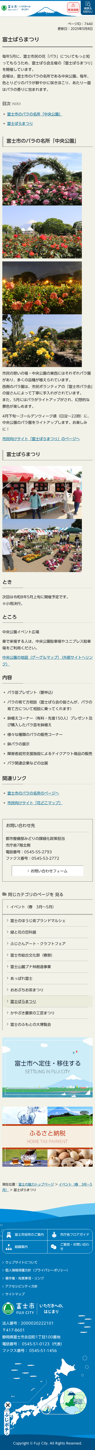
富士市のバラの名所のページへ (33, 793)
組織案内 (21, 1246)
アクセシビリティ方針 (21, 1286)
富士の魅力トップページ (36, 1184)
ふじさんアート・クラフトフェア (38, 944)
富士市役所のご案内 (29, 1234)
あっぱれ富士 (21, 978)
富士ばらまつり (20, 123)
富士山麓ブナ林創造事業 (30, 967)
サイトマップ (15, 1294)
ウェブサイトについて (21, 1262)
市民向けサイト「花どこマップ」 (35, 803)
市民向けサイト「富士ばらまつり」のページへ (41, 439)
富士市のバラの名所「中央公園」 (34, 114)
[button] (73, 7)
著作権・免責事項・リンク (24, 1278)
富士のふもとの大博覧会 (30, 1024)
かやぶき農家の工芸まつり (32, 1013)
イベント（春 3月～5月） (33, 907)
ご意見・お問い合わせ (74, 1246)
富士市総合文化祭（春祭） (32, 955)
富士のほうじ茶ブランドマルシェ (38, 921)
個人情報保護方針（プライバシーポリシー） (37, 1270)
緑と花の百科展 (23, 932)
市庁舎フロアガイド (74, 1234)
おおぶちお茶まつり (27, 990)
